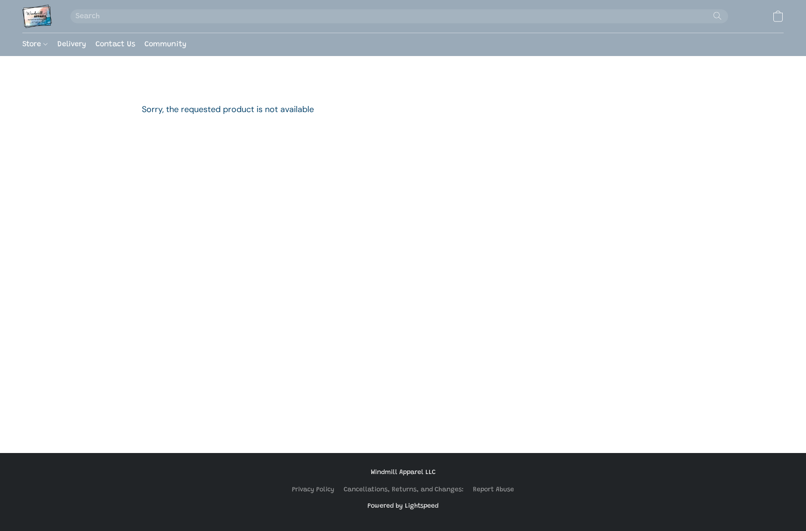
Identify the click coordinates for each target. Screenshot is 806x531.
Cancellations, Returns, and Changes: (404, 490)
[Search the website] (717, 15)
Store (32, 44)
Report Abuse (493, 490)
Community (166, 44)
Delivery (71, 44)
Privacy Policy (313, 490)
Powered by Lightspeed (403, 506)
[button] (37, 16)
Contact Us (115, 44)
